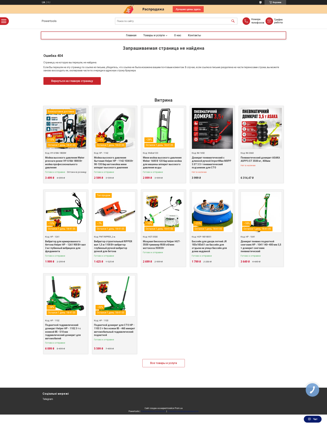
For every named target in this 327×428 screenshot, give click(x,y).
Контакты (194, 35)
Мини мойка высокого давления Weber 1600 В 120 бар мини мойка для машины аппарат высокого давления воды (162, 162)
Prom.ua (179, 408)
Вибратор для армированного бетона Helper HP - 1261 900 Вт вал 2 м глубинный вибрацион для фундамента (65, 246)
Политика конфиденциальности (182, 411)
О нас (177, 35)
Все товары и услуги (163, 363)
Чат (315, 419)
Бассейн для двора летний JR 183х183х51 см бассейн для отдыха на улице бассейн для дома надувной (209, 246)
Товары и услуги (154, 35)
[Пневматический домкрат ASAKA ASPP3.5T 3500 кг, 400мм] (261, 128)
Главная (131, 35)
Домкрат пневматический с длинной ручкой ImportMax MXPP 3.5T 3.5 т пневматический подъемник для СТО (211, 162)
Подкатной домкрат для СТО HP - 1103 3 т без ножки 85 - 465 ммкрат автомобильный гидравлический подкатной (114, 330)
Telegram (48, 399)
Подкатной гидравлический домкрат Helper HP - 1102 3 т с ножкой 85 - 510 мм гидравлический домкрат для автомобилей (63, 332)
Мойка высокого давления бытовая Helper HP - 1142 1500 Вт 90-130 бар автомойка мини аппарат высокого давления (113, 162)
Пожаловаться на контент (153, 411)
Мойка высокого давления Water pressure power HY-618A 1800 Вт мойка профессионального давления (64, 162)
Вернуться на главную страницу (72, 81)
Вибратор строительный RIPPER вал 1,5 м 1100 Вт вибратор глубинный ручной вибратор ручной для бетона (113, 246)
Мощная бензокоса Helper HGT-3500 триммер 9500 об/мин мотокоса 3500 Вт (161, 244)
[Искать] (233, 21)
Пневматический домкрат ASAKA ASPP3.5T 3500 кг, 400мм (260, 159)
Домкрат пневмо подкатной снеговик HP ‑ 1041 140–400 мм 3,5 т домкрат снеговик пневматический (261, 246)
